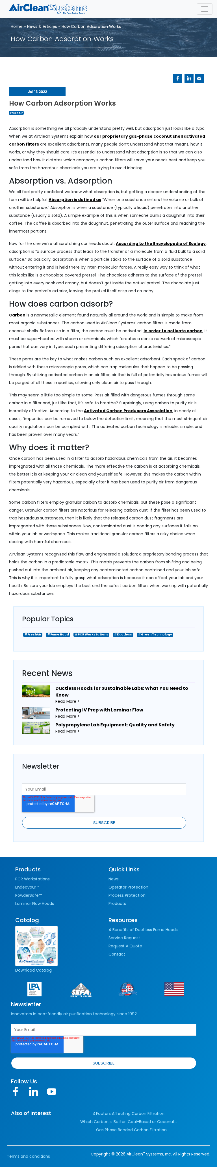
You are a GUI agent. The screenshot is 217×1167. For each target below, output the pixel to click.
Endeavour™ (27, 887)
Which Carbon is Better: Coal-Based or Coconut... (128, 1121)
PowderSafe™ (28, 895)
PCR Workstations (32, 879)
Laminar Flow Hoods (34, 903)
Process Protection (127, 895)
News (113, 879)
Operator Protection (128, 887)
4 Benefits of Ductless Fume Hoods (143, 929)
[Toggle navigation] (204, 9)
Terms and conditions (28, 1156)
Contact (116, 954)
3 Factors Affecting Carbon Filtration (128, 1113)
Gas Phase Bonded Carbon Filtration (131, 1130)
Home (17, 26)
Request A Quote (125, 946)
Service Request (124, 938)
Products (117, 903)
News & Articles (42, 26)
